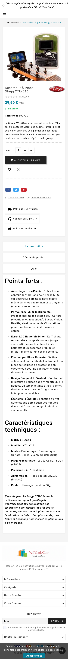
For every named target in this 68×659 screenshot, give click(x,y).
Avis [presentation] (34, 268)
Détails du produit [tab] (34, 257)
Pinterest (24, 190)
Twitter (16, 190)
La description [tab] (34, 246)
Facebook (8, 190)
